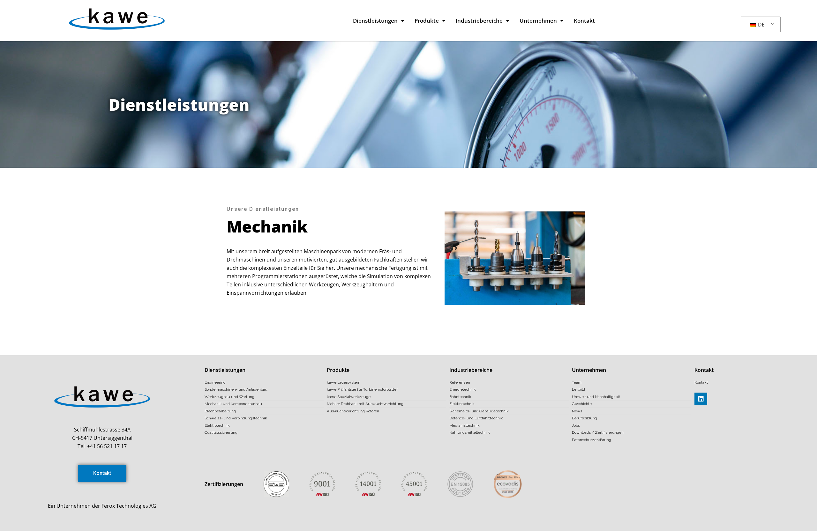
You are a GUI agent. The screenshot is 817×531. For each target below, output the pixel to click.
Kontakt (584, 20)
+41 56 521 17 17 (107, 446)
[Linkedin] (700, 399)
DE (761, 24)
